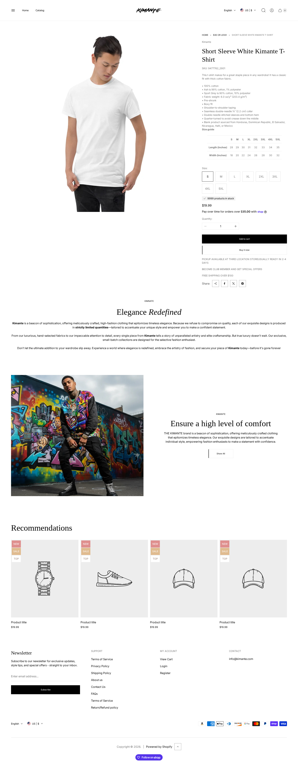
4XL (207, 188)
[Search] (263, 10)
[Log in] (272, 10)
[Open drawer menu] (13, 10)
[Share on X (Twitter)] (233, 283)
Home (205, 35)
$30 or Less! (220, 35)
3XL (274, 176)
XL (248, 176)
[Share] (215, 283)
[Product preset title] (44, 578)
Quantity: (207, 218)
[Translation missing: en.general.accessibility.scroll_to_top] (177, 746)
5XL (221, 188)
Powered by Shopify (159, 746)
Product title (19, 622)
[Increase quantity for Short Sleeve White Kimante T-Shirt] (235, 226)
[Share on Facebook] (224, 283)
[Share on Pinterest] (242, 283)
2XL (261, 176)
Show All (221, 453)
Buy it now (244, 250)
